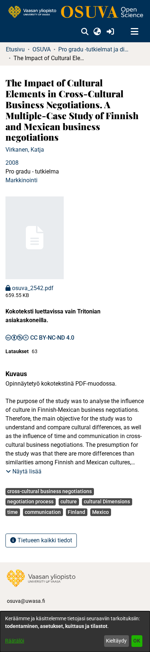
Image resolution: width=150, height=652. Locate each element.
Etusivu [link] (15, 49)
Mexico (100, 512)
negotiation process (30, 501)
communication (43, 512)
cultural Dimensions (107, 501)
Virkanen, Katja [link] (24, 149)
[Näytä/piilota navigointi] (134, 32)
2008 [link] (12, 162)
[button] (84, 31)
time (12, 512)
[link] (75, 12)
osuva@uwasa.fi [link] (26, 601)
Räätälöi (14, 641)
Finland (76, 512)
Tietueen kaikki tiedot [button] (44, 540)
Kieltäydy (116, 641)
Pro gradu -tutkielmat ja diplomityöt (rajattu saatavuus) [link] (94, 49)
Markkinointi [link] (21, 180)
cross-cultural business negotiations (49, 491)
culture (68, 501)
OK (136, 641)
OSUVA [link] (41, 49)
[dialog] (75, 631)
